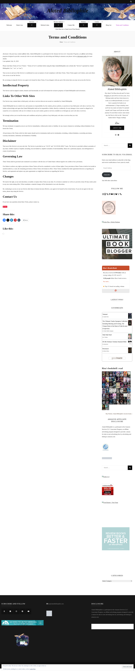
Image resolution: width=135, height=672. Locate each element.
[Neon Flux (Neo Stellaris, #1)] (125, 387)
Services (31, 22)
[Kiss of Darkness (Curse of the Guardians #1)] (104, 382)
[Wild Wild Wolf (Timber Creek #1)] (130, 339)
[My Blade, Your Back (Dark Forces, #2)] (118, 376)
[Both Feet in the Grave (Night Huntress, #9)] (111, 382)
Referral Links (45, 25)
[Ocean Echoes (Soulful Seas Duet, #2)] (125, 382)
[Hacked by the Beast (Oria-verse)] (107, 387)
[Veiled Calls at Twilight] (107, 399)
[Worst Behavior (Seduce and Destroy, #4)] (125, 393)
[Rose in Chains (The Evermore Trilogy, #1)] (104, 393)
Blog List (108, 25)
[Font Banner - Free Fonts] (110, 502)
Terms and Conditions (122, 25)
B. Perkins (106, 337)
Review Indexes (58, 22)
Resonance (105, 348)
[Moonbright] (114, 376)
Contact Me (71, 25)
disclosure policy (82, 56)
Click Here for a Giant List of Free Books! (67, 29)
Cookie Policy (33, 669)
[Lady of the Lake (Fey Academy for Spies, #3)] (129, 393)
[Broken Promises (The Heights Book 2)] (129, 404)
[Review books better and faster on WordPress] (115, 550)
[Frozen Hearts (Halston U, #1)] (121, 393)
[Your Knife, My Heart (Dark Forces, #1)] (121, 376)
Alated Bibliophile (67, 11)
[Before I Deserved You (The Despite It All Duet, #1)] (118, 393)
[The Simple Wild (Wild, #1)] (125, 398)
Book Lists (19, 25)
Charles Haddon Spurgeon (108, 330)
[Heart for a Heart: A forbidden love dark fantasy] (129, 398)
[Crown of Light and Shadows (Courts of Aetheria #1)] (107, 376)
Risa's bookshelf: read (112, 368)
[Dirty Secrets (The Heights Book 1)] (107, 410)
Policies (83, 22)
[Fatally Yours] (107, 393)
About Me (117, 128)
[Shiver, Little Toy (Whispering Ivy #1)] (111, 404)
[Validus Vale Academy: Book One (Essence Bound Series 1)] (111, 376)
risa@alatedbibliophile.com (56, 604)
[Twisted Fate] (125, 404)
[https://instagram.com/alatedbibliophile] (16, 611)
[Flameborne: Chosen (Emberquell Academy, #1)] (125, 376)
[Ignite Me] (121, 404)
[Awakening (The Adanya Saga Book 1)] (104, 410)
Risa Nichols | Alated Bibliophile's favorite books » (119, 413)
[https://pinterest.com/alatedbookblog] (22, 611)
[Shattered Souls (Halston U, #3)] (111, 393)
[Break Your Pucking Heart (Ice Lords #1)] (107, 404)
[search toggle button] (131, 1)
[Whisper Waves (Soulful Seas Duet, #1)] (129, 382)
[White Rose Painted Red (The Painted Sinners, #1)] (118, 399)
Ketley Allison (106, 351)
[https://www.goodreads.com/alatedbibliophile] (10, 611)
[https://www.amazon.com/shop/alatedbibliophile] (4, 611)
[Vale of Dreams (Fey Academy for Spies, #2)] (104, 398)
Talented (104, 314)
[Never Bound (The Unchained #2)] (114, 404)
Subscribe (107, 175)
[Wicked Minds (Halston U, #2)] (114, 393)
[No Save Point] (121, 398)
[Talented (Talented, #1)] (130, 318)
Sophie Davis (106, 316)
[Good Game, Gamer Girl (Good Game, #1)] (114, 398)
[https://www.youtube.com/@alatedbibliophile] (28, 611)
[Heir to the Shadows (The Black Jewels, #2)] (129, 376)
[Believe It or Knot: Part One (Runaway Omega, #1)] (111, 398)
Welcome (9, 25)
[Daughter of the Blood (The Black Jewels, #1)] (107, 382)
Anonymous (106, 344)
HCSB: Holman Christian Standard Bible (114, 342)
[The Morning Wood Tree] (111, 388)
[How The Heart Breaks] (121, 387)
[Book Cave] (22, 625)
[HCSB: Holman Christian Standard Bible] (130, 345)
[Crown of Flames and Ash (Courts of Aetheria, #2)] (104, 376)
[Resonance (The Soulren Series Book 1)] (130, 352)
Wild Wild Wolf (107, 335)
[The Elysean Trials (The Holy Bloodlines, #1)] (104, 388)
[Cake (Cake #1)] (118, 387)
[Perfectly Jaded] (118, 404)
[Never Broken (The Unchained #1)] (104, 404)
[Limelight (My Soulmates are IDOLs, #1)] (118, 382)
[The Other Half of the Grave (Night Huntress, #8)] (114, 382)
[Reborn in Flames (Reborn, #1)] (121, 382)
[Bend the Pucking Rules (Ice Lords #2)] (129, 387)
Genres (97, 22)
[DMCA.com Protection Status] (107, 458)
